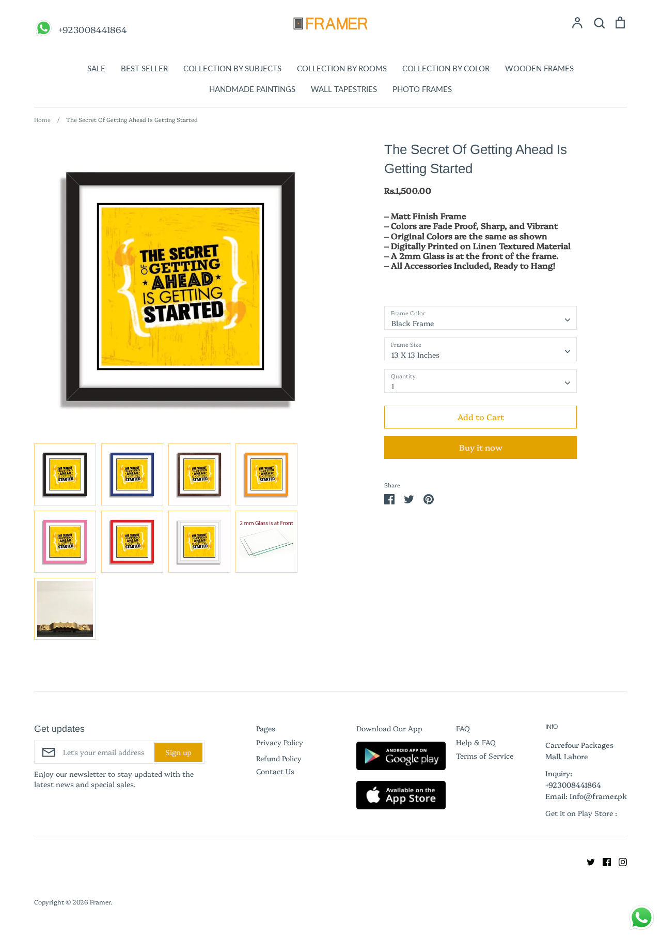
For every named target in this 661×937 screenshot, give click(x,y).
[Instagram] (619, 860)
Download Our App (389, 728)
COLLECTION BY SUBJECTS (232, 68)
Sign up (178, 752)
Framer (100, 901)
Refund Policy (279, 758)
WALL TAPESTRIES (344, 89)
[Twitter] (587, 860)
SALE (96, 68)
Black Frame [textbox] (412, 323)
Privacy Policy (279, 742)
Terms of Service (484, 755)
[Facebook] (603, 860)
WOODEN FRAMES (539, 68)
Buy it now (480, 447)
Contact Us (275, 771)
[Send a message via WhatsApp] (641, 917)
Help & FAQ (476, 742)
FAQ (463, 728)
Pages (265, 728)
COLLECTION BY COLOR (446, 68)
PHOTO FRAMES (422, 89)
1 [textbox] (393, 386)
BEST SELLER (144, 68)
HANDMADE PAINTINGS (252, 89)
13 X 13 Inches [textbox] (415, 354)
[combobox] (480, 318)
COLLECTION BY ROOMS (342, 68)
